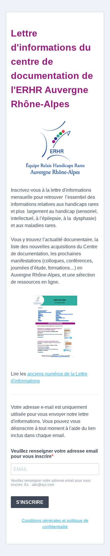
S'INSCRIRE (29, 502)
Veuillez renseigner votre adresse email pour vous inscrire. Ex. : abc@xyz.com (51, 483)
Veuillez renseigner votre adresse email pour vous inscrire (54, 454)
